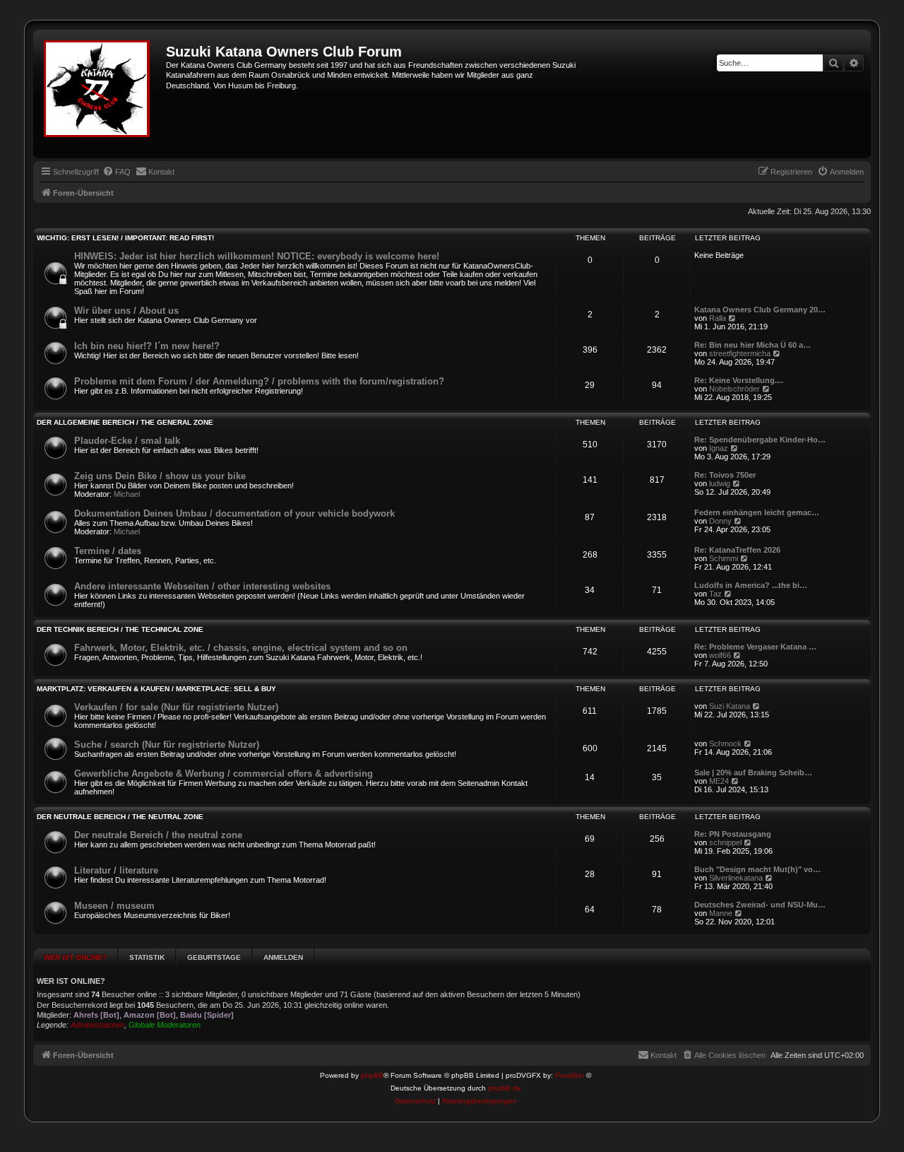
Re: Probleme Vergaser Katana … (755, 646)
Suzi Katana (729, 706)
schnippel (725, 842)
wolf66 (720, 655)
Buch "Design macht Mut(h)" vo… (757, 869)
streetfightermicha (740, 353)
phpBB (372, 1075)
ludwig (719, 483)
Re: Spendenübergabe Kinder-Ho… (760, 439)
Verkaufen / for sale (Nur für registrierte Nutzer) (176, 707)
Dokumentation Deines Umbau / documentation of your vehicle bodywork (234, 513)
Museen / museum (114, 905)
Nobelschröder (734, 388)
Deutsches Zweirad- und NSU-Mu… (760, 904)
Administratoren (97, 1025)
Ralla (717, 318)
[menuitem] (116, 171)
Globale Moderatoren (165, 1025)
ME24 (719, 781)
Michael (127, 494)
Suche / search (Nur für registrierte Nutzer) (166, 744)
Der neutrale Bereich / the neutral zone (120, 817)
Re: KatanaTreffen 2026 (737, 550)
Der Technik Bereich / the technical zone (120, 629)
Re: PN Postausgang (732, 834)
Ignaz (718, 448)
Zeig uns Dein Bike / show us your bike (160, 476)
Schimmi (723, 558)
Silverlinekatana (736, 878)
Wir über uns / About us (126, 310)
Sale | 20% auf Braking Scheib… (753, 772)
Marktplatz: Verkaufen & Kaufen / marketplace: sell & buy (156, 689)
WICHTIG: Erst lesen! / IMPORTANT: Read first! (125, 238)
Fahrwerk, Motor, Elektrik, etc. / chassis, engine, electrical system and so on (241, 647)
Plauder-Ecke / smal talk (127, 440)
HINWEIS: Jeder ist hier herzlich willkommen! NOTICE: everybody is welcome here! (256, 256)
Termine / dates (107, 551)
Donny (720, 521)
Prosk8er (569, 1075)
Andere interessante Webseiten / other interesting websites (202, 586)
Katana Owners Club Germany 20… (760, 309)
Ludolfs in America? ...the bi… (750, 585)
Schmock (725, 743)
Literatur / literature (116, 870)
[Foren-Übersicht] (101, 94)
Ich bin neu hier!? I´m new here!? (147, 346)
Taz (715, 593)
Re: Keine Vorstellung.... (738, 380)
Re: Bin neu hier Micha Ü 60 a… (752, 345)
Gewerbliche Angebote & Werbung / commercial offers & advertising (223, 773)
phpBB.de (504, 1088)
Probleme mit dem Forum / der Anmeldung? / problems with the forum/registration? (259, 381)
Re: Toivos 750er (725, 475)
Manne (720, 913)
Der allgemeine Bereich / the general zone (125, 422)
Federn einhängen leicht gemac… (756, 512)
